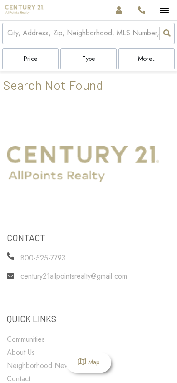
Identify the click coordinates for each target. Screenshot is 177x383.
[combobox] (8, 33)
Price (30, 58)
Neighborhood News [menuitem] (40, 365)
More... (147, 58)
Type (88, 58)
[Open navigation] (164, 10)
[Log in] (118, 10)
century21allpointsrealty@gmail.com (73, 276)
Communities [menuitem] (26, 339)
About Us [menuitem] (21, 352)
